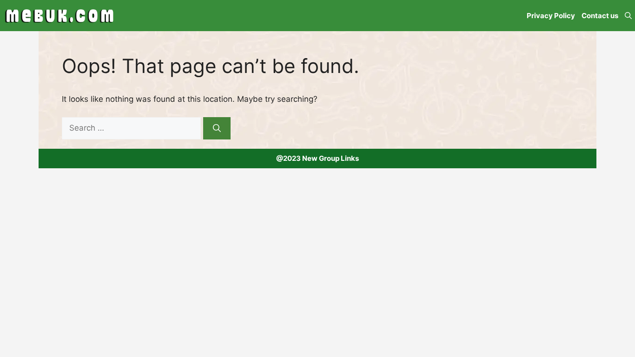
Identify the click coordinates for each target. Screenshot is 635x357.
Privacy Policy (551, 15)
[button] (628, 15)
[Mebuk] (59, 15)
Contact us (600, 15)
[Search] (217, 128)
